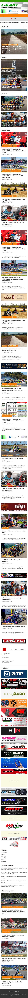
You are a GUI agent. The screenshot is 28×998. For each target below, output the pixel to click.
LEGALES (14, 219)
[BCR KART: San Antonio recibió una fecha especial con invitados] (14, 311)
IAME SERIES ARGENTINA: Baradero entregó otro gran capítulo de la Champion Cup (13, 911)
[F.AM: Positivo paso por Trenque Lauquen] (14, 617)
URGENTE (15, 146)
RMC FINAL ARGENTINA (12, 44)
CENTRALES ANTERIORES (7, 906)
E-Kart (11, 52)
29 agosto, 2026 (5, 179)
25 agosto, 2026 (5, 226)
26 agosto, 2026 (5, 52)
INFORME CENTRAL (17, 930)
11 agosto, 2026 (5, 914)
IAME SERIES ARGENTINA (18, 906)
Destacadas (5, 27)
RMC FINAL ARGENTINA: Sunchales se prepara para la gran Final (13, 49)
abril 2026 (3, 859)
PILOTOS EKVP (11, 104)
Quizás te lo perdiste (8, 891)
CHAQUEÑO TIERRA (6, 68)
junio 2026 (3, 856)
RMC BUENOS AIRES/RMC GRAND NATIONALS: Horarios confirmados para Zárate (13, 421)
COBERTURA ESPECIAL (11, 169)
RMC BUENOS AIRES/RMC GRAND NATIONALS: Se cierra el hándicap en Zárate (12, 390)
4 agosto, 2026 (5, 938)
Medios (4, 57)
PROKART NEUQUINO (11, 84)
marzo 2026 (3, 861)
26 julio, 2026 (5, 961)
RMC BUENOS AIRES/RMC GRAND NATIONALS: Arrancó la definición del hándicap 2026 (12, 176)
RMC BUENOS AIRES (16, 144)
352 (16, 649)
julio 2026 (3, 854)
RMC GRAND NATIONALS (7, 146)
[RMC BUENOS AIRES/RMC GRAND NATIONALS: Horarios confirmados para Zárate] (14, 410)
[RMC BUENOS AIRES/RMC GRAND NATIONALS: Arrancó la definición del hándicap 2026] (14, 268)
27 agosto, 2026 (5, 202)
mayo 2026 (3, 857)
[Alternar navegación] (3, 15)
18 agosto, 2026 (5, 89)
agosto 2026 (4, 852)
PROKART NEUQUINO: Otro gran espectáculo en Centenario (11, 86)
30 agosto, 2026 (5, 154)
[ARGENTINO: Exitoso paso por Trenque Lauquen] (14, 449)
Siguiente (22, 649)
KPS (7, 527)
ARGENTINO (4, 104)
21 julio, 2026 (5, 985)
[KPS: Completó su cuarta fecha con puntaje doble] (14, 521)
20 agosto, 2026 (5, 73)
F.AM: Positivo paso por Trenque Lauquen (13, 626)
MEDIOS (12, 68)
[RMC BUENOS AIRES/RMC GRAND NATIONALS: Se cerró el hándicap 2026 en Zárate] (14, 238)
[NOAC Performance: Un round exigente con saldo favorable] (14, 588)
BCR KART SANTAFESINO (7, 196)
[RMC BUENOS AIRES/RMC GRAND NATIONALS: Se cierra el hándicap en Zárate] (14, 379)
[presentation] (24, 27)
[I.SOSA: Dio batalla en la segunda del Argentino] (14, 550)
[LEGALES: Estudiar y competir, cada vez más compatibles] (14, 479)
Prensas (4, 94)
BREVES (4, 144)
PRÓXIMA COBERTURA (12, 383)
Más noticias (6, 130)
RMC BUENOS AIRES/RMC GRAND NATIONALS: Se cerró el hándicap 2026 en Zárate (13, 151)
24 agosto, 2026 (5, 109)
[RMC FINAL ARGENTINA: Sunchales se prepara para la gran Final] (14, 339)
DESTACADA (4, 44)
